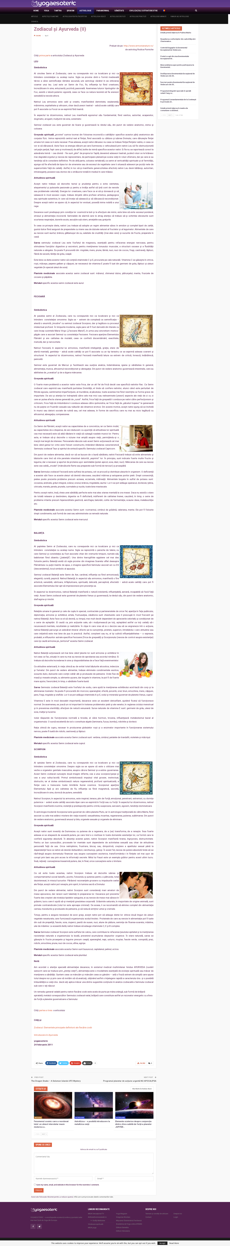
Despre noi (178, 1214)
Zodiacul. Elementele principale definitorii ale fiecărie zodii (63, 1027)
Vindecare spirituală (95, 1224)
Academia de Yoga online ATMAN (129, 1224)
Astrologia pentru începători (75, 16)
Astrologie (85, 10)
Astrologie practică (138, 16)
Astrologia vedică (98, 16)
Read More (174, 1243)
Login (176, 1217)
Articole (34, 16)
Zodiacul (34, 21)
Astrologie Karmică (158, 16)
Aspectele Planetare (50, 16)
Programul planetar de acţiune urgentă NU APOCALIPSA (129, 1081)
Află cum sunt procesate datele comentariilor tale (93, 1197)
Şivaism (70, 10)
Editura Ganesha (122, 1227)
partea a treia (46, 1010)
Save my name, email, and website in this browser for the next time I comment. (67, 1184)
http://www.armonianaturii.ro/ (138, 45)
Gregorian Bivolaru (123, 1217)
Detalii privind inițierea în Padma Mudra (175, 33)
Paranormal (102, 10)
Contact (148, 1217)
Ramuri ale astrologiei (180, 16)
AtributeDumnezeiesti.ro (97, 1217)
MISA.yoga (92, 1228)
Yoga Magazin (121, 1214)
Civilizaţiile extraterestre (143, 10)
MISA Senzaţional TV (96, 1214)
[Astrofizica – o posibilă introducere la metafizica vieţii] (94, 1105)
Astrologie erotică (118, 16)
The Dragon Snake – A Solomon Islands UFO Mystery (56, 1081)
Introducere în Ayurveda (46, 1035)
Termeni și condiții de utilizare (156, 1214)
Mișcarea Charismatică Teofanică (128, 1221)
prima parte (45, 55)
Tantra (57, 10)
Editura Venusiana (123, 1231)
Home (36, 10)
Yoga (46, 10)
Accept (162, 1243)
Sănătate (119, 10)
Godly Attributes (99, 1221)
